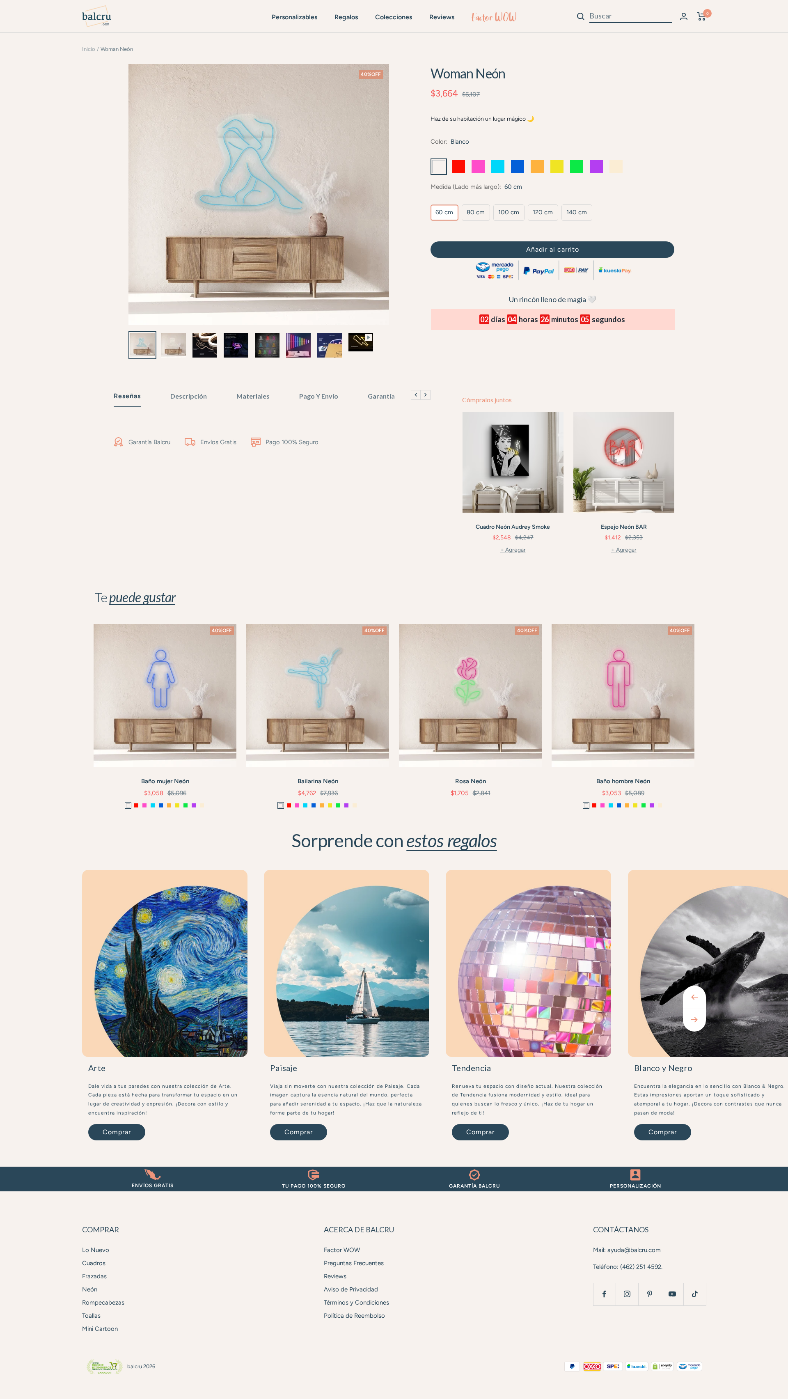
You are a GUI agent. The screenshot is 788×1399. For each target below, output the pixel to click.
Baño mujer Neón (165, 781)
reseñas (127, 396)
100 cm (508, 212)
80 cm (476, 212)
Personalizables (294, 17)
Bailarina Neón (318, 781)
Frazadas (94, 1276)
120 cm (543, 212)
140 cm (576, 212)
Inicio (88, 49)
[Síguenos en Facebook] (604, 1294)
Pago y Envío (318, 396)
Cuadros (93, 1263)
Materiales (253, 396)
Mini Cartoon (100, 1328)
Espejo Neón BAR (624, 526)
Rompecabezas (103, 1302)
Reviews (441, 17)
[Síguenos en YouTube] (672, 1294)
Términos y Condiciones (356, 1302)
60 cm (444, 212)
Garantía (381, 396)
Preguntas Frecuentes (354, 1263)
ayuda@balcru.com (634, 1250)
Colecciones (393, 17)
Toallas (91, 1315)
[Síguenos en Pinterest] (649, 1294)
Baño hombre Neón (623, 781)
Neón (89, 1289)
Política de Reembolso (354, 1315)
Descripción (188, 396)
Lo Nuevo (95, 1250)
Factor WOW (494, 17)
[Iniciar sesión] (683, 16)
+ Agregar (513, 549)
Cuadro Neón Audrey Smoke (513, 526)
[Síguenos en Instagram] (627, 1294)
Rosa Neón (470, 781)
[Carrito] (701, 16)
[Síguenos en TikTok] (694, 1294)
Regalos (346, 17)
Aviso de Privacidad (351, 1289)
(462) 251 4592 (640, 1267)
